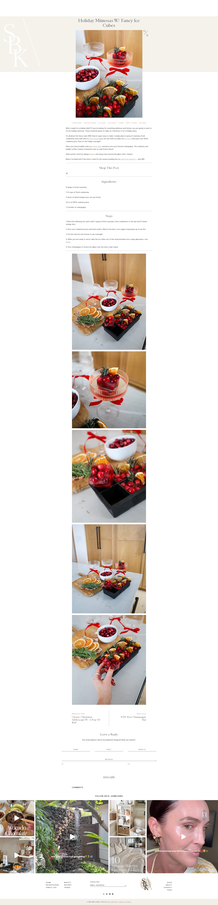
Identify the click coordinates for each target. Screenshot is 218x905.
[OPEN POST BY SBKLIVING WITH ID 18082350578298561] (128, 818)
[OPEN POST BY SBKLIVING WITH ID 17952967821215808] (71, 836)
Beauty (67, 882)
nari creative (112, 902)
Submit (123, 885)
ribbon (92, 154)
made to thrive (125, 902)
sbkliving (16, 802)
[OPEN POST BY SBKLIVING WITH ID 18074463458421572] (128, 855)
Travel (67, 887)
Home (48, 882)
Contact (168, 887)
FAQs (169, 890)
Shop (169, 882)
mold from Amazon (128, 159)
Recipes (68, 885)
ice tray (127, 139)
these (68, 242)
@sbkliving (117, 796)
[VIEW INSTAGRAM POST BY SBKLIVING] (32, 833)
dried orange (94, 139)
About (169, 885)
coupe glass (97, 146)
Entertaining (52, 885)
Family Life (51, 887)
